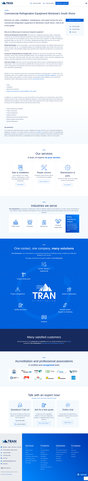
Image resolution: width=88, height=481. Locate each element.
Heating (43, 452)
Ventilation (43, 456)
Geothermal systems (46, 467)
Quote (27, 452)
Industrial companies (61, 452)
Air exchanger (44, 462)
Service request (43, 181)
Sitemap (73, 456)
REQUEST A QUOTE (62, 3)
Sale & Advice (29, 450)
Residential (59, 460)
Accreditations (75, 452)
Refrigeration (44, 454)
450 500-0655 (21, 420)
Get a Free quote (43, 423)
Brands (42, 469)
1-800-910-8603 (36, 3)
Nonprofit (58, 458)
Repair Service (29, 454)
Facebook (5, 463)
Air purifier (43, 460)
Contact (73, 454)
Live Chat (5, 458)
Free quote (20, 184)
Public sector (59, 454)
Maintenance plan (30, 458)
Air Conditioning (45, 450)
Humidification (44, 458)
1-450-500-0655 (49, 3)
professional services (38, 79)
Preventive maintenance (31, 456)
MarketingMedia (9, 474)
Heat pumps (44, 465)
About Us (73, 450)
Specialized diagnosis (31, 460)
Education (58, 456)
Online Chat (67, 422)
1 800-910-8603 (20, 424)
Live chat (73, 32)
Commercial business (61, 450)
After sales (28, 462)
